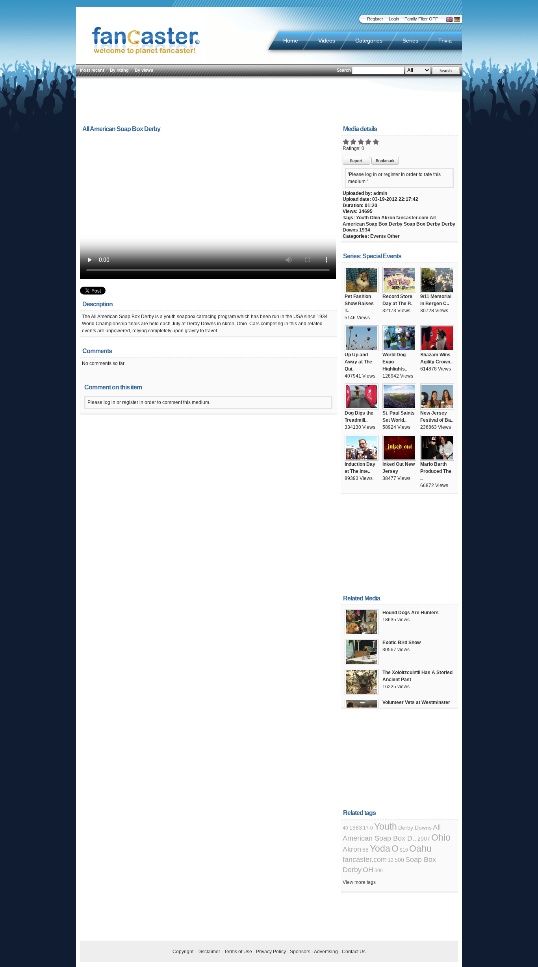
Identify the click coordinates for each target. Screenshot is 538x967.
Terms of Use (238, 951)
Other (393, 236)
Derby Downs (415, 827)
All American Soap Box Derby (389, 221)
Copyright (183, 951)
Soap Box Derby (422, 224)
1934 (364, 230)
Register (375, 19)
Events (378, 236)
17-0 (368, 828)
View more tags (359, 882)
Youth (362, 217)
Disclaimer (208, 951)
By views (144, 70)
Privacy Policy (271, 951)
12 (390, 860)
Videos (326, 40)
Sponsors (300, 951)
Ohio (375, 217)
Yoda (380, 848)
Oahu (420, 848)
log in (371, 174)
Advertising (326, 951)
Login (394, 19)
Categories (368, 40)
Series (410, 40)
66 (365, 850)
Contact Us (353, 951)
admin (380, 193)
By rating (119, 70)
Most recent (92, 70)
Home (290, 40)
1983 (355, 827)
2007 (423, 838)
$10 (404, 850)
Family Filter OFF (421, 19)
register (392, 174)
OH (368, 870)
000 (379, 870)
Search (344, 70)
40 (345, 828)
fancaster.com (412, 217)
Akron (388, 217)
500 (399, 860)
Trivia (445, 40)
